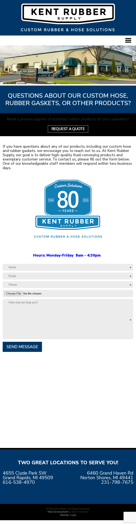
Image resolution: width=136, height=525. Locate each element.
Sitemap (64, 515)
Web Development (57, 511)
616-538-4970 (19, 482)
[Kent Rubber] (68, 30)
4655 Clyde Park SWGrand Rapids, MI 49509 (28, 475)
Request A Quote (68, 129)
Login (73, 515)
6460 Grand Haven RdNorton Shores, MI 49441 (106, 475)
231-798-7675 (117, 482)
